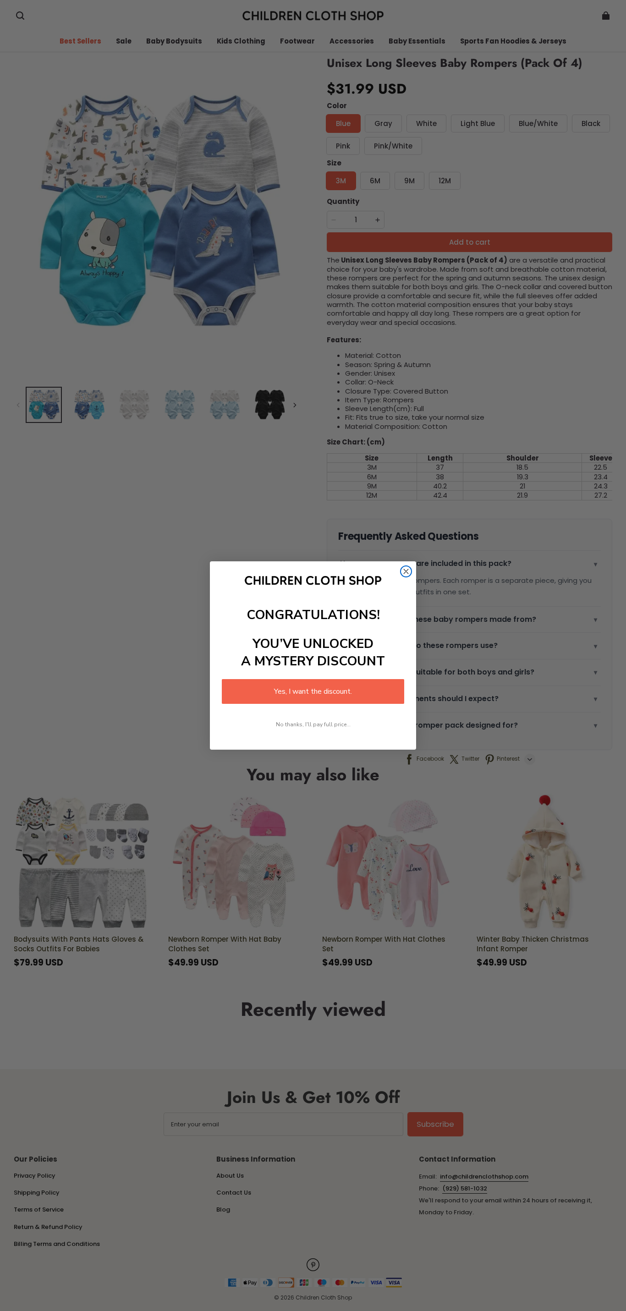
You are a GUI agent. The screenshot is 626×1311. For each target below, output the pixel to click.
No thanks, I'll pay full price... (313, 724)
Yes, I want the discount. (313, 691)
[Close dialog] (406, 571)
